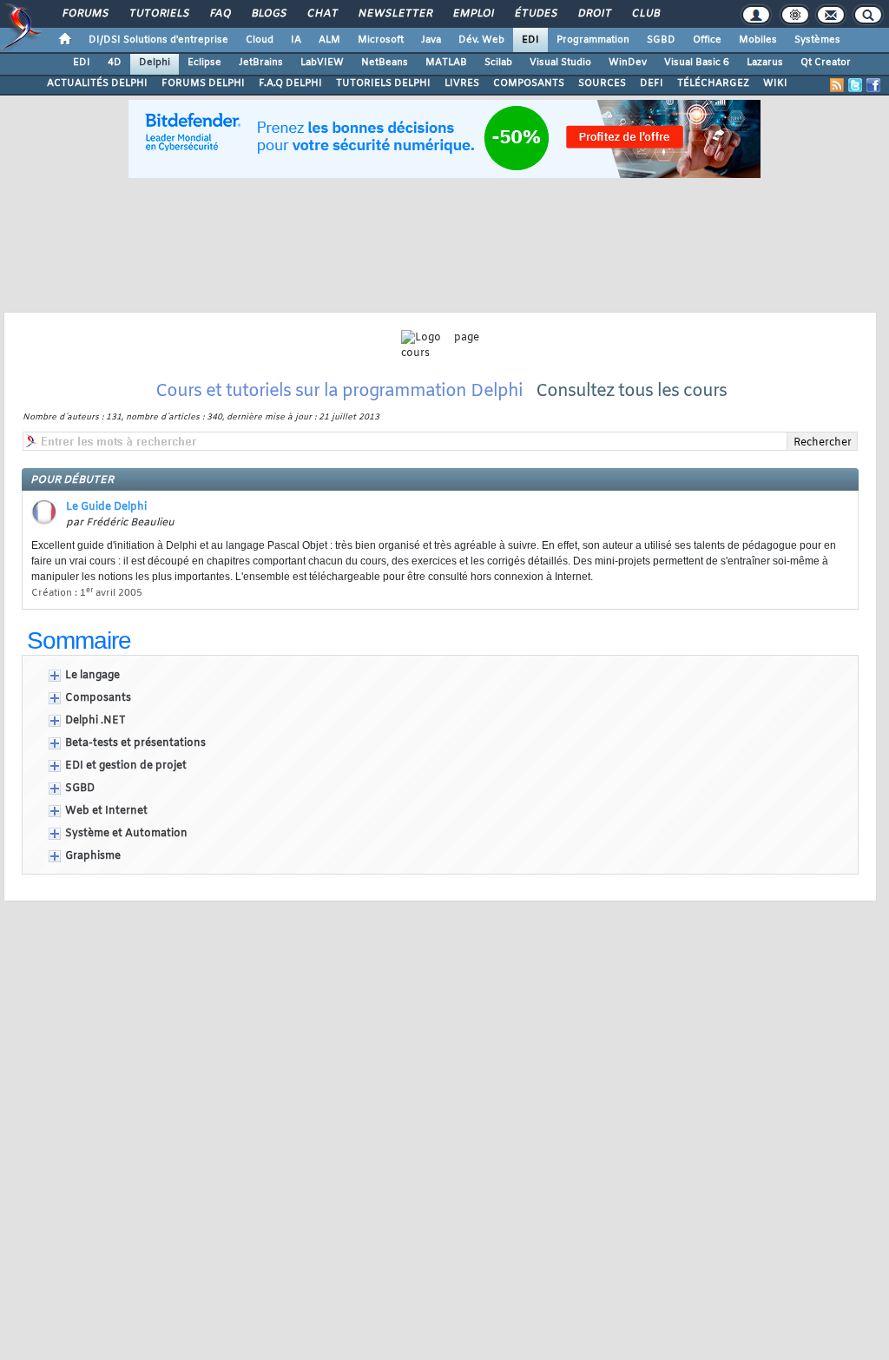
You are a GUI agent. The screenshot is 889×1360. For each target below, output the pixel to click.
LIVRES (461, 83)
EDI (530, 40)
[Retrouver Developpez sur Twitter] (855, 85)
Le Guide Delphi (106, 507)
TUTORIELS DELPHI (383, 83)
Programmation (592, 40)
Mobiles (758, 40)
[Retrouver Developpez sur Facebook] (873, 85)
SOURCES (602, 83)
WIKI (775, 83)
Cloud (259, 40)
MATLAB (446, 62)
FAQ (219, 14)
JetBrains (261, 62)
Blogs (268, 14)
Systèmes (817, 40)
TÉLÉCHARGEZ (713, 83)
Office (707, 40)
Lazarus (765, 62)
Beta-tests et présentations (135, 743)
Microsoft (381, 40)
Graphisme (93, 856)
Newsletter (394, 14)
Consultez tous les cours (631, 391)
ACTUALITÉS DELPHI (97, 83)
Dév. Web (481, 40)
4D (115, 62)
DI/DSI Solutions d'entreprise (158, 40)
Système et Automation (126, 834)
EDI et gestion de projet (126, 766)
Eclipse (204, 62)
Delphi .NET (95, 721)
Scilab (498, 62)
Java (431, 40)
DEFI (651, 83)
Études (535, 14)
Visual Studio (560, 62)
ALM (329, 40)
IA (296, 40)
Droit (594, 14)
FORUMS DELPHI (203, 83)
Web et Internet (106, 811)
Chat (322, 14)
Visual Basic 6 (696, 62)
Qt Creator (825, 62)
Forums (84, 14)
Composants (98, 698)
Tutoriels (158, 14)
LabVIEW (322, 62)
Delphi (154, 62)
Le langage (92, 676)
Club (645, 14)
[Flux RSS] (837, 85)
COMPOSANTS (528, 83)
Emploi (473, 14)
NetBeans (384, 62)
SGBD (661, 40)
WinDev (628, 62)
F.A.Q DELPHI (290, 83)
